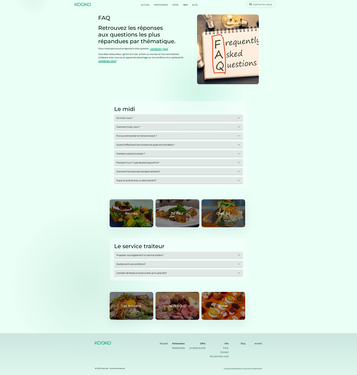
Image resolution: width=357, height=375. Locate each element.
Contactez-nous (262, 4)
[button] (178, 118)
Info (185, 4)
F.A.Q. (226, 347)
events (258, 343)
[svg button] (84, 4)
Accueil (145, 4)
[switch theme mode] (279, 4)
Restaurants (178, 347)
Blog (195, 4)
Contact (224, 352)
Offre (175, 4)
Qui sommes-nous (219, 356)
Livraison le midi (197, 347)
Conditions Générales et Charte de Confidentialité (243, 368)
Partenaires (161, 4)
